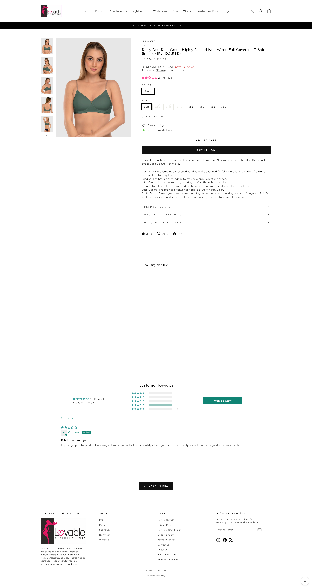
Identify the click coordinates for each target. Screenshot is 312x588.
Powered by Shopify (156, 575)
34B (168, 106)
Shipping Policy (166, 534)
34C (179, 106)
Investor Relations (207, 11)
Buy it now (206, 150)
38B (212, 106)
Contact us (163, 544)
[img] (69, 427)
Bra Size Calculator (168, 559)
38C (223, 106)
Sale (175, 11)
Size (145, 100)
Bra (85, 11)
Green (148, 91)
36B (190, 106)
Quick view (68, 344)
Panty (99, 11)
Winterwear (160, 11)
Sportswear (117, 11)
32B (146, 106)
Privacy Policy (165, 524)
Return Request (166, 519)
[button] (150, 77)
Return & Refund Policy (170, 529)
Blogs (226, 11)
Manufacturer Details (163, 222)
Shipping (160, 70)
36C (201, 106)
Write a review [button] (223, 400)
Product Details (158, 206)
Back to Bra (158, 486)
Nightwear (139, 11)
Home (145, 40)
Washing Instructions (163, 214)
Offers (187, 11)
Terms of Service (166, 539)
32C (157, 106)
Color (147, 85)
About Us (162, 549)
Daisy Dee (150, 45)
